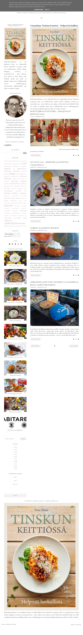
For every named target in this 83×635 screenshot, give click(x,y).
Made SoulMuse (76, 624)
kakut (14, 179)
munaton (7, 198)
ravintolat (15, 211)
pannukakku (13, 200)
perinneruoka (14, 203)
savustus (6, 215)
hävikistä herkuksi (21, 174)
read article (36, 155)
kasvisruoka (15, 183)
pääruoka (8, 205)
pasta (25, 200)
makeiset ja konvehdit (11, 196)
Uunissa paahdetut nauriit (44, 228)
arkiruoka (16, 171)
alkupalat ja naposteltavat (15, 169)
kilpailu (17, 186)
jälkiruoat (23, 176)
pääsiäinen (17, 206)
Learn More (38, 9)
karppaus (23, 181)
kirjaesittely (23, 186)
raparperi (24, 206)
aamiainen (7, 166)
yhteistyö (12, 226)
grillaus (6, 174)
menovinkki (23, 196)
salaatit (24, 213)
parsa (20, 200)
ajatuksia (24, 166)
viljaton (8, 220)
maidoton (23, 193)
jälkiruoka (7, 179)
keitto (12, 186)
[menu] (41, 18)
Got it (47, 9)
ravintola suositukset (11, 208)
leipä (25, 188)
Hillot (15, 161)
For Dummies (8, 161)
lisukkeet (15, 193)
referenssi (23, 211)
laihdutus (20, 188)
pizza (25, 203)
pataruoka (7, 203)
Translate (18, 236)
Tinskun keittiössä (10, 624)
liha (25, 191)
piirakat (21, 203)
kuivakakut (7, 188)
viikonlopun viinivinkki (12, 218)
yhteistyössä (18, 226)
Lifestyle (15, 164)
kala (19, 179)
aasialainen (15, 166)
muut (13, 198)
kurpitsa (14, 188)
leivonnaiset (8, 191)
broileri (24, 171)
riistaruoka (7, 213)
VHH (24, 163)
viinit (25, 218)
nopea (18, 198)
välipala (6, 226)
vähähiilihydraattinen (14, 223)
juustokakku (15, 176)
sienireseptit (13, 215)
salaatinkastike (16, 213)
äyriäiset (24, 226)
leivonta (18, 191)
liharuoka (7, 193)
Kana (10, 164)
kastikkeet (7, 183)
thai (26, 215)
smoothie (20, 215)
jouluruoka (7, 176)
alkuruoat (7, 171)
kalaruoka (14, 181)
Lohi (19, 164)
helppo (12, 173)
